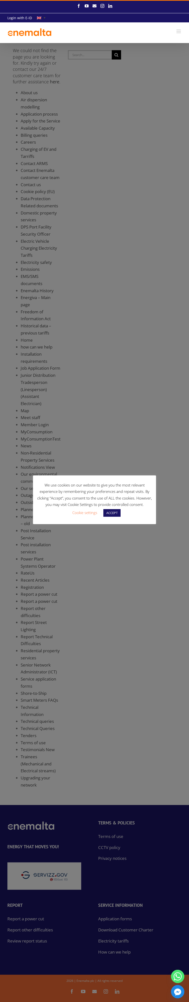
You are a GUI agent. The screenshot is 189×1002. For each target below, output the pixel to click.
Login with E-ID (19, 17)
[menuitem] (41, 18)
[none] (41, 18)
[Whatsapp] (177, 976)
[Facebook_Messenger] (177, 991)
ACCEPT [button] (112, 513)
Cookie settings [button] (84, 512)
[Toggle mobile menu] (179, 31)
